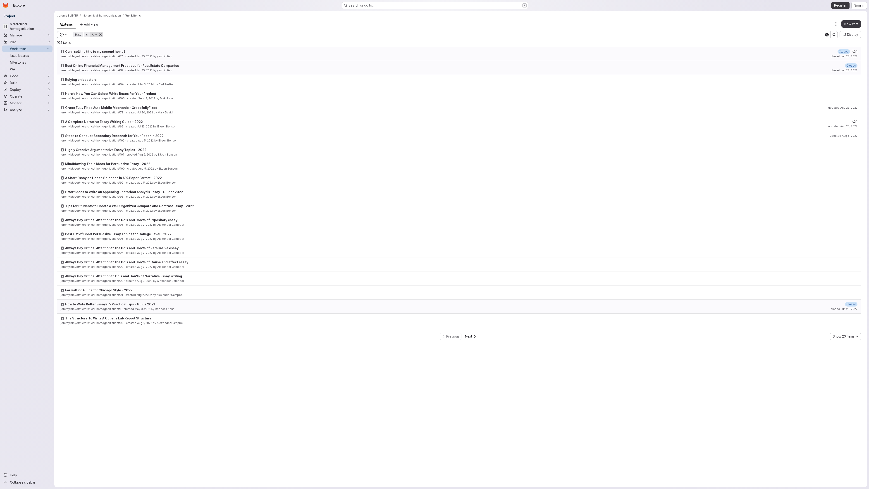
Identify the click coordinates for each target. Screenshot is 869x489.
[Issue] (62, 51)
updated (842, 107)
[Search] (834, 34)
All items (66, 24)
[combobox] (845, 336)
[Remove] (100, 34)
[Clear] (827, 34)
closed (844, 56)
